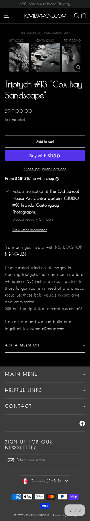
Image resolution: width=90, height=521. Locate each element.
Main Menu (21, 374)
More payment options (45, 168)
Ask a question (22, 345)
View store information (29, 230)
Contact (18, 406)
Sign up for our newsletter (28, 444)
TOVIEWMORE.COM (45, 16)
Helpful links (23, 390)
